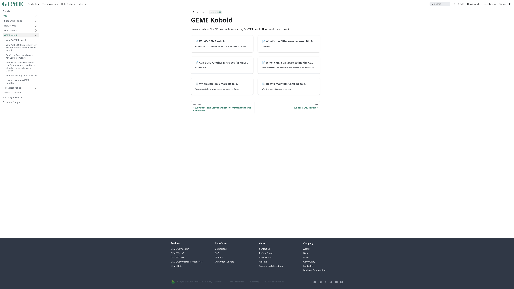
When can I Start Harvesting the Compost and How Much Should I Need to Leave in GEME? (20, 66)
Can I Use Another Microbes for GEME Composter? (20, 56)
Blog (305, 253)
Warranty (254, 281)
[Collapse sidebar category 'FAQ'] (36, 16)
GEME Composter (180, 248)
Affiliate (263, 261)
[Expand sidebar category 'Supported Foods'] (36, 21)
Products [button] (32, 4)
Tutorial (6, 11)
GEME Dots (176, 266)
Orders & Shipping (12, 92)
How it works (474, 4)
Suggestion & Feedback (271, 266)
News (306, 257)
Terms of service (236, 281)
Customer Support (12, 102)
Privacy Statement (213, 281)
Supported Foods (13, 20)
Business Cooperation (314, 270)
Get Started (221, 248)
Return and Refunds (274, 281)
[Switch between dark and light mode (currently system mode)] (510, 4)
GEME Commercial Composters (187, 261)
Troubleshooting (12, 87)
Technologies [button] (49, 4)
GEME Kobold (11, 35)
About (306, 248)
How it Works (11, 30)
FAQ (5, 16)
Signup (502, 4)
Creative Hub (265, 257)
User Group (490, 4)
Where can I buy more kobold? (21, 75)
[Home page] (193, 12)
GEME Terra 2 (177, 253)
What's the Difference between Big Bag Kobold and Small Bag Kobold (21, 47)
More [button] (81, 4)
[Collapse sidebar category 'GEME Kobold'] (36, 35)
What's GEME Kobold (16, 40)
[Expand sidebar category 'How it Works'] (36, 30)
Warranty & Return (12, 97)
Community (309, 261)
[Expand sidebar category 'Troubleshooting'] (36, 88)
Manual (219, 257)
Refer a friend (266, 253)
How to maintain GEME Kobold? (17, 81)
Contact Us (264, 248)
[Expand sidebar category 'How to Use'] (36, 26)
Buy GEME (459, 4)
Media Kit (308, 266)
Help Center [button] (67, 4)
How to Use (10, 25)
